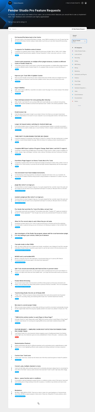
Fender (79, 105)
